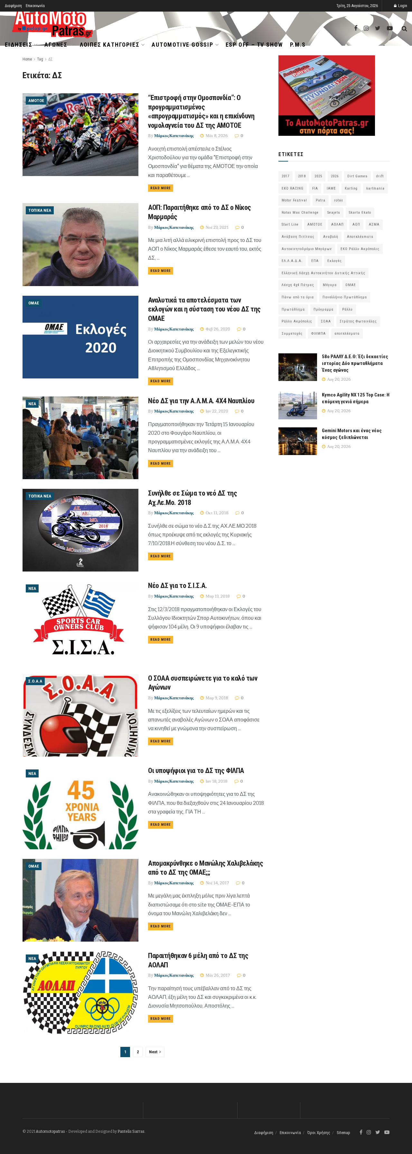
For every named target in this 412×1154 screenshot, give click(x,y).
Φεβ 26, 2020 (217, 329)
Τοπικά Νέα (39, 210)
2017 (285, 176)
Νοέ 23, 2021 (217, 227)
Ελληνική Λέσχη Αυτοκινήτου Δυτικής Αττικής (323, 273)
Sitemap (343, 1132)
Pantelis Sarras (131, 1131)
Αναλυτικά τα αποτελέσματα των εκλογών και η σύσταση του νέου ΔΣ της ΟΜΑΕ (204, 309)
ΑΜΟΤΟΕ (36, 100)
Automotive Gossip (182, 44)
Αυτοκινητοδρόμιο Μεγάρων (307, 249)
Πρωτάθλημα (293, 309)
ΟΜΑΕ (33, 303)
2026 (335, 176)
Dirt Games (357, 176)
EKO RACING (293, 188)
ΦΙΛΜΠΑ (318, 333)
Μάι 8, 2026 (216, 135)
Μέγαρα (330, 285)
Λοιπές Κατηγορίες (110, 44)
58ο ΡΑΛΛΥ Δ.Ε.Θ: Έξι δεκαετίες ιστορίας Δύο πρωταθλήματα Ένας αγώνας (355, 363)
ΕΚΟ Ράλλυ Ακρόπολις (360, 249)
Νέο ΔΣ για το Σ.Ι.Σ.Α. (177, 586)
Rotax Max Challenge (300, 212)
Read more (160, 188)
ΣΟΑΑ (326, 321)
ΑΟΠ (356, 224)
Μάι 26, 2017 (217, 975)
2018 (302, 176)
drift (380, 176)
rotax (338, 200)
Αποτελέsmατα (360, 237)
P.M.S (298, 44)
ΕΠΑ (315, 261)
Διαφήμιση (13, 6)
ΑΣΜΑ (374, 224)
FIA (315, 188)
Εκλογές (334, 261)
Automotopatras (50, 1131)
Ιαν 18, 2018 (216, 781)
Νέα (32, 403)
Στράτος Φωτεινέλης (358, 321)
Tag (40, 59)
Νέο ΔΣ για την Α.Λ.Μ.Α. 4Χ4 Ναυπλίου (201, 401)
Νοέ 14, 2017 (217, 882)
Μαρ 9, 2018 (216, 697)
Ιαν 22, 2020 (216, 411)
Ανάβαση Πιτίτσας (298, 237)
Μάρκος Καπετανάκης (173, 135)
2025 (318, 176)
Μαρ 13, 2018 (217, 596)
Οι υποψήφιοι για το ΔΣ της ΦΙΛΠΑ (196, 771)
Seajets (333, 212)
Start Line (290, 224)
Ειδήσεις (18, 44)
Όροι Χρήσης (318, 1132)
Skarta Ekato (360, 212)
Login (402, 6)
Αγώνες (56, 44)
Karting (351, 188)
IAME (331, 188)
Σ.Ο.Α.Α (35, 681)
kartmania (375, 188)
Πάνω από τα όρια (298, 297)
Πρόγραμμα (323, 309)
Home (27, 59)
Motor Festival (294, 200)
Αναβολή (330, 237)
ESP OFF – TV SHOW (254, 44)
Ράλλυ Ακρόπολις (297, 321)
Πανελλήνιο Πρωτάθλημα (345, 297)
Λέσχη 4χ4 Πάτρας (298, 285)
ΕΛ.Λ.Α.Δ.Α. (292, 261)
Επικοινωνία (35, 6)
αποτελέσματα (347, 333)
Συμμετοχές (292, 333)
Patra (320, 200)
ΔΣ (50, 59)
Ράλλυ (347, 309)
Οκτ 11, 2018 (217, 512)
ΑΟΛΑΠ (337, 224)
